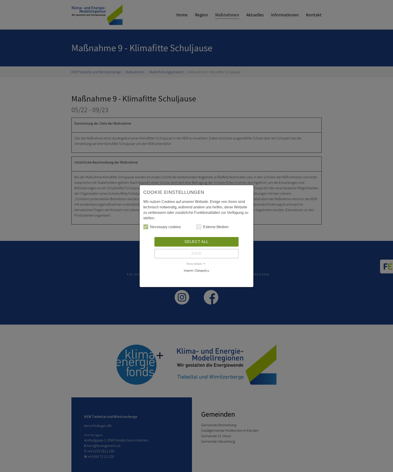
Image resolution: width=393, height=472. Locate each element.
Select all (196, 242)
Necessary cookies (165, 227)
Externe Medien (216, 227)
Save (196, 253)
